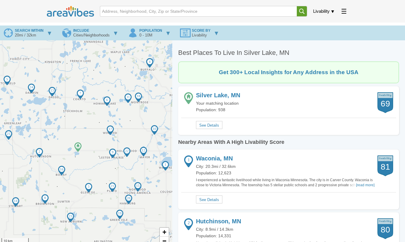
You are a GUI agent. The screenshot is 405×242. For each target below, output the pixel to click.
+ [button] (164, 232)
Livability (321, 11)
